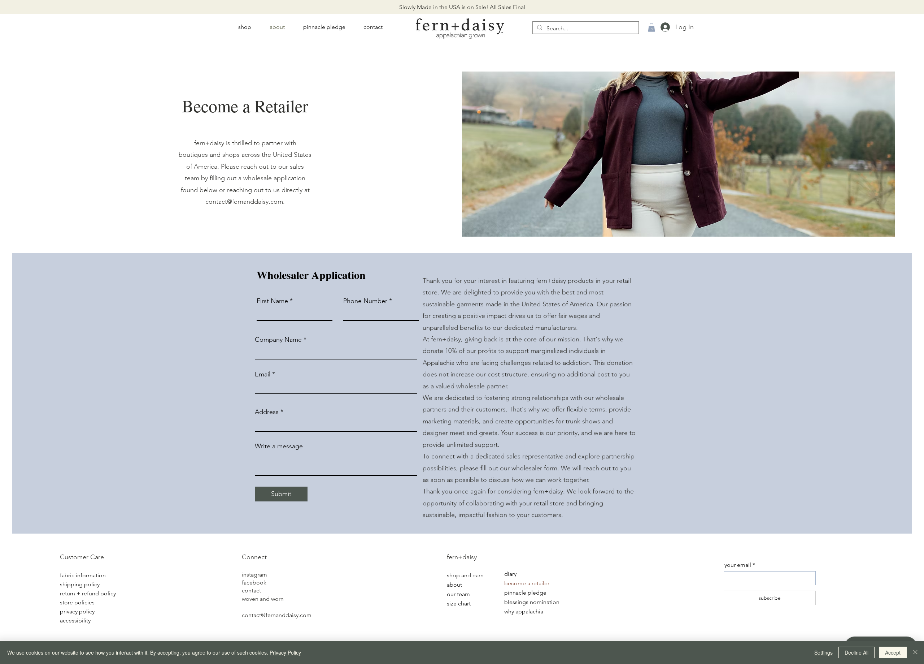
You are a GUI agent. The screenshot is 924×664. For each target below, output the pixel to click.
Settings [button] (823, 652)
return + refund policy (85, 593)
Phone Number (365, 301)
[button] (651, 27)
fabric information (83, 575)
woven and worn (263, 598)
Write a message (279, 446)
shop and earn (465, 575)
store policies (77, 602)
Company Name (278, 339)
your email (737, 565)
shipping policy (80, 584)
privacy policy (77, 611)
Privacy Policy (285, 652)
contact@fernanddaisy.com (244, 202)
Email (262, 374)
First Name (272, 301)
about (454, 584)
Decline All (856, 652)
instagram (254, 574)
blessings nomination (529, 602)
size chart (459, 603)
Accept (893, 652)
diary (510, 573)
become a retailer (526, 583)
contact (251, 590)
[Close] (915, 652)
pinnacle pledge (525, 592)
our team (458, 594)
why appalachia (523, 611)
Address (267, 412)
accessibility (75, 620)
